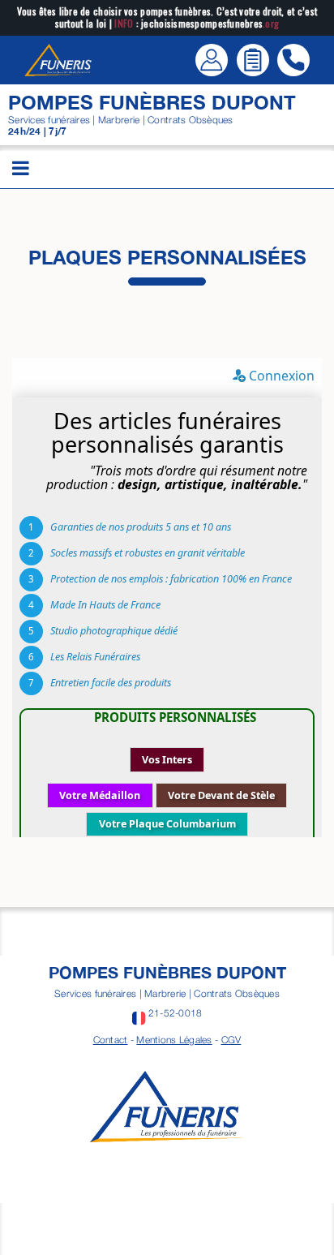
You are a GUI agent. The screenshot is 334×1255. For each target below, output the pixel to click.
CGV (231, 1040)
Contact (110, 1040)
